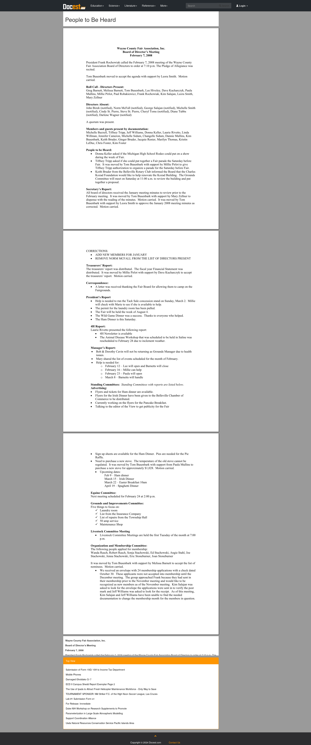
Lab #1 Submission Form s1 (80, 698)
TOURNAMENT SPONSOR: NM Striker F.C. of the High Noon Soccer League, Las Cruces (111, 693)
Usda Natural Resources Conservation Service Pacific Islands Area (100, 723)
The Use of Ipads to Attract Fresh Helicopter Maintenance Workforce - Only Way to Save (111, 689)
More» (164, 5)
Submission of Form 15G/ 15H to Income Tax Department (95, 669)
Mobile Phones (73, 674)
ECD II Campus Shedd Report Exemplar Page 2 (90, 684)
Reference (148, 5)
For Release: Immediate (78, 703)
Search (225, 5)
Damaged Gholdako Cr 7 (78, 679)
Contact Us (174, 742)
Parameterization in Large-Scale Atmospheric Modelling (94, 713)
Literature (130, 5)
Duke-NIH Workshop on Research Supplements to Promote (96, 708)
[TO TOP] (155, 736)
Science (113, 5)
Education (96, 5)
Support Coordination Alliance (81, 718)
